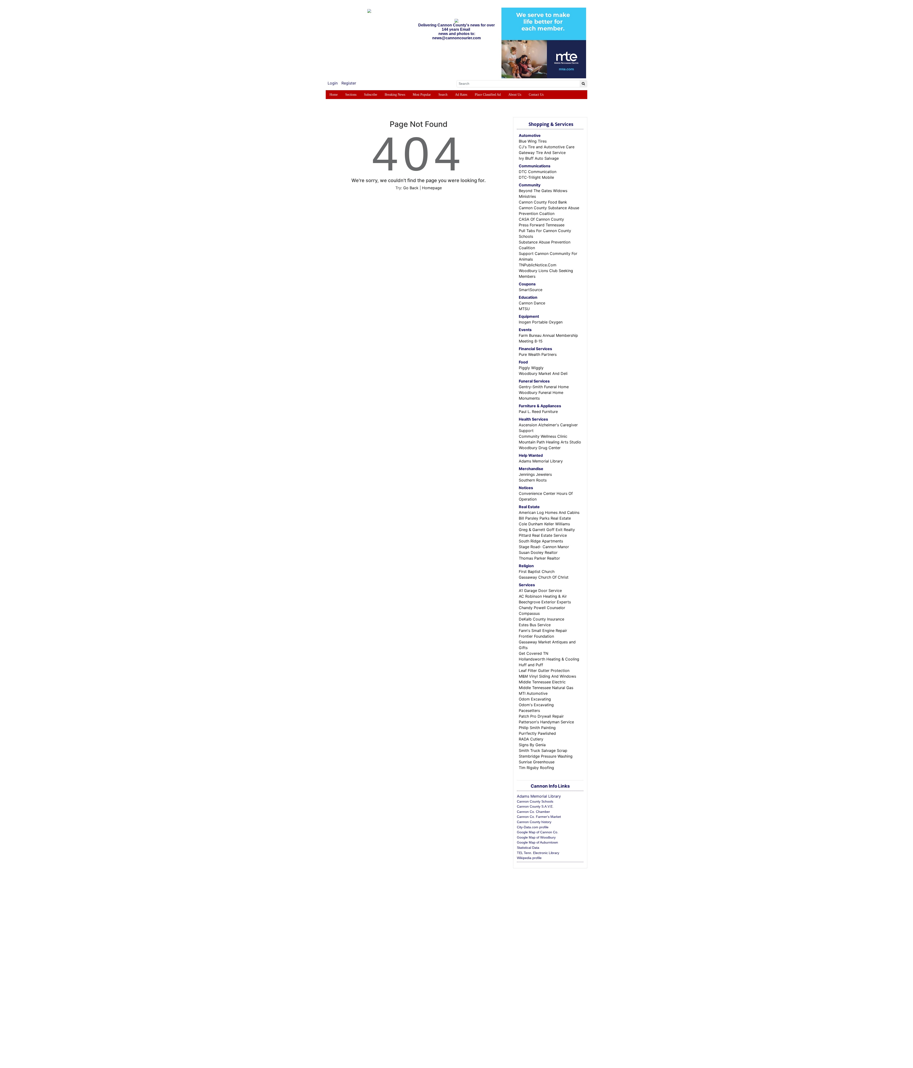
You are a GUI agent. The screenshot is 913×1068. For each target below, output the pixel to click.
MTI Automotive (533, 693)
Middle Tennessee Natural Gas (546, 687)
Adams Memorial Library (541, 461)
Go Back (410, 187)
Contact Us (536, 94)
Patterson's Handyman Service (546, 722)
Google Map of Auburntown (537, 842)
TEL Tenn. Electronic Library (538, 853)
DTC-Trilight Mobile (536, 177)
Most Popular (422, 94)
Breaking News (395, 94)
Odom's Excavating (536, 704)
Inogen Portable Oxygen (541, 322)
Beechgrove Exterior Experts (545, 602)
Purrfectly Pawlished (537, 733)
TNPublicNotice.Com (537, 265)
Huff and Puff (531, 664)
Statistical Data (528, 847)
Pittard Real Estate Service (543, 535)
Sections (350, 94)
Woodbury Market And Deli (543, 373)
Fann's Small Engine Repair (543, 630)
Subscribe (370, 94)
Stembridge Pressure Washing (546, 756)
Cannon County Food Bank (543, 202)
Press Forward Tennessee (541, 225)
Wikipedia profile (529, 858)
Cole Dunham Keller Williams (544, 524)
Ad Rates (461, 94)
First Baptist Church (536, 571)
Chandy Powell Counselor (542, 607)
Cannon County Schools (535, 801)
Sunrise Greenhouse (536, 762)
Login (333, 83)
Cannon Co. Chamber (533, 812)
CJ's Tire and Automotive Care (546, 146)
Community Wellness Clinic (543, 436)
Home (334, 94)
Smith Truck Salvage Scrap (543, 750)
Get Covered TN (533, 653)
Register (348, 83)
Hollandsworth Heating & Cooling (549, 659)
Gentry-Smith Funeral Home (544, 386)
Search (442, 94)
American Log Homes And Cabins (549, 512)
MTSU (524, 308)
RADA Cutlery (531, 739)
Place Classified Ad (488, 94)
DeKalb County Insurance (541, 619)
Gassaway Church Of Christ (543, 577)
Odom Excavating (535, 699)
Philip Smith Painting (537, 727)
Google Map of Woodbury (536, 837)
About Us (514, 94)
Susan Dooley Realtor (538, 552)
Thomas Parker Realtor (539, 558)
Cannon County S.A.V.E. (535, 806)
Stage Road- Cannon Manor (544, 546)
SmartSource (530, 289)
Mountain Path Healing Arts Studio (550, 442)
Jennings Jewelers (535, 474)
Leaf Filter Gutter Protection (544, 670)
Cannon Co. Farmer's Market (539, 817)
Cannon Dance (532, 303)
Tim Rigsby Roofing (536, 767)
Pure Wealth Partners (538, 354)
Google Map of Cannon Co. (537, 832)
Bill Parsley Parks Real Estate (545, 518)
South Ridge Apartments (541, 541)
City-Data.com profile (533, 827)
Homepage (432, 187)
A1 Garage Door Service (540, 590)
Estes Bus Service (535, 624)
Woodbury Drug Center (540, 447)
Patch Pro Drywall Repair (541, 716)
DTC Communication (537, 171)
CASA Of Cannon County (541, 219)
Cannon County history (534, 822)
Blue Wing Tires (533, 141)
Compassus (529, 613)
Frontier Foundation (536, 636)
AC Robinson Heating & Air (543, 596)
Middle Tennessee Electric (542, 682)
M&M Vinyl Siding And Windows (547, 676)
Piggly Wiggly (531, 367)
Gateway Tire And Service (542, 152)
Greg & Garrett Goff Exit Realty (547, 529)
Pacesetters (529, 710)
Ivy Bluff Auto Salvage (539, 158)
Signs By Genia (532, 744)
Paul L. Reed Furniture (538, 411)
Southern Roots (533, 480)
